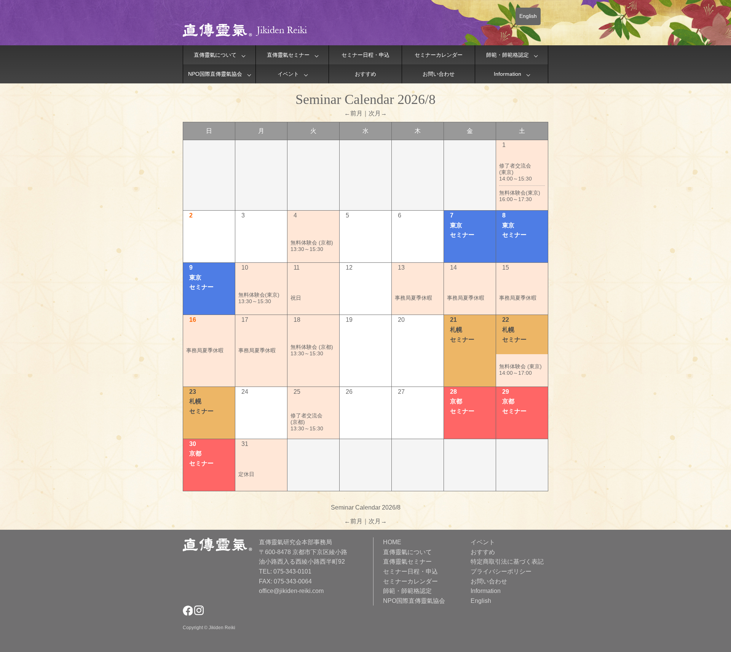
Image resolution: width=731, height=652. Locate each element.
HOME (392, 542)
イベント (288, 74)
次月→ (378, 113)
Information (507, 74)
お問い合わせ (439, 74)
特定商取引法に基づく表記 (507, 561)
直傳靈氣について (215, 55)
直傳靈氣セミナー (288, 55)
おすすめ (365, 74)
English (528, 16)
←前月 (353, 113)
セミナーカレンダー (439, 55)
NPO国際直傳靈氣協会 (215, 74)
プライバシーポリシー (501, 571)
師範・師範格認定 (507, 55)
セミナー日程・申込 (365, 55)
